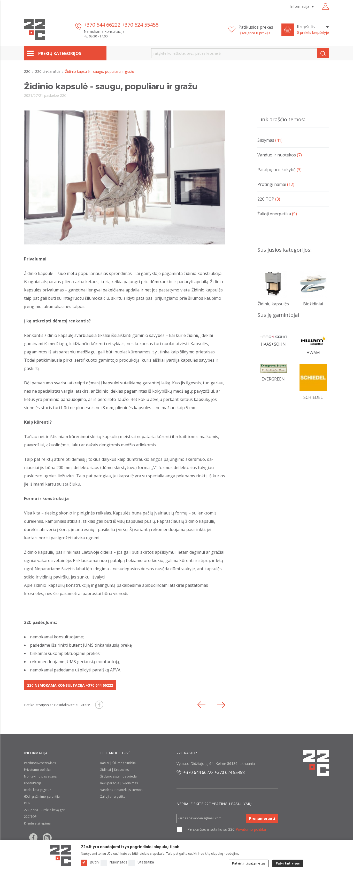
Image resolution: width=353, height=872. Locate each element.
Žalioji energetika (277, 214)
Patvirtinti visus (288, 863)
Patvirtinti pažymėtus (248, 863)
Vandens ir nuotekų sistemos (121, 790)
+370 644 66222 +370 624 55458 (121, 24)
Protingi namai (275, 184)
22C (28, 71)
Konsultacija (33, 783)
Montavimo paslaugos (40, 776)
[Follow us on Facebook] (33, 837)
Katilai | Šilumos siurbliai (118, 763)
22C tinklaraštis (48, 71)
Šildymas (269, 140)
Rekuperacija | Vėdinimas (119, 783)
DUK (27, 803)
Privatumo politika (37, 769)
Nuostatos (118, 862)
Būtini (94, 862)
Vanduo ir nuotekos (279, 155)
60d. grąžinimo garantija (42, 796)
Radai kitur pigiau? (37, 790)
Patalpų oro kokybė (279, 169)
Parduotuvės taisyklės (40, 763)
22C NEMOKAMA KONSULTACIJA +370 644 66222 (70, 685)
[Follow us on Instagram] (47, 837)
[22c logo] (34, 29)
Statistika (145, 862)
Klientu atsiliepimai (37, 823)
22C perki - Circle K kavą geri (44, 810)
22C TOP (268, 199)
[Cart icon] (287, 29)
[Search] (323, 53)
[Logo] (60, 855)
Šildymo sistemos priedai (118, 776)
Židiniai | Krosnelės (114, 769)
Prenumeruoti (262, 818)
